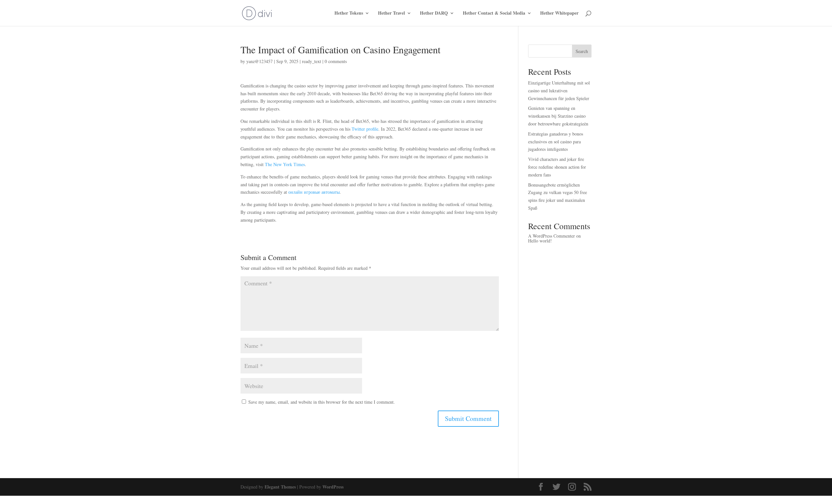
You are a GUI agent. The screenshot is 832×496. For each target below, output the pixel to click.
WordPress (333, 486)
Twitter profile (365, 129)
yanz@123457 (259, 61)
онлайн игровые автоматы (314, 192)
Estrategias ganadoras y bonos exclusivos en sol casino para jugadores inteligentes (555, 141)
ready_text (311, 61)
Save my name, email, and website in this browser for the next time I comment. (321, 402)
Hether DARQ (434, 13)
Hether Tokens (348, 13)
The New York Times (285, 164)
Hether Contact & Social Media (494, 13)
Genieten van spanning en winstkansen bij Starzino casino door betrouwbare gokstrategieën (558, 116)
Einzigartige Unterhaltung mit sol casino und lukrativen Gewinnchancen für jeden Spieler (559, 90)
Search (582, 51)
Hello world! (540, 241)
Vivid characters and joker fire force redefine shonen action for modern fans (557, 167)
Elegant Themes (280, 486)
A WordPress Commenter (551, 236)
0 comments (336, 61)
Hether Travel (391, 13)
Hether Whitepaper (559, 13)
